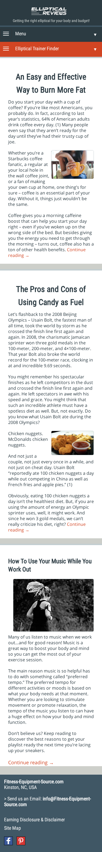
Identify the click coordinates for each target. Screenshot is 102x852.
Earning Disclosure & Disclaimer (34, 819)
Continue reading (31, 762)
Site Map (12, 828)
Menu (20, 33)
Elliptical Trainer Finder (37, 48)
